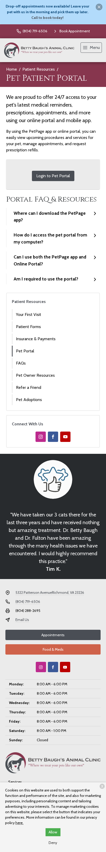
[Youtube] (65, 437)
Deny (53, 842)
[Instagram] (41, 437)
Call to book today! (47, 17)
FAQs (21, 363)
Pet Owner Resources (35, 375)
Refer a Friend (28, 387)
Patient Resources (38, 69)
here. (19, 822)
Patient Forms (28, 326)
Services (15, 782)
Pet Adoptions (29, 399)
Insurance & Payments (36, 338)
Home (11, 69)
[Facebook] (53, 437)
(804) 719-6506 (27, 601)
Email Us (22, 619)
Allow (53, 832)
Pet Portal (25, 351)
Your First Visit (28, 314)
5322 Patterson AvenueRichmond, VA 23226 (49, 592)
